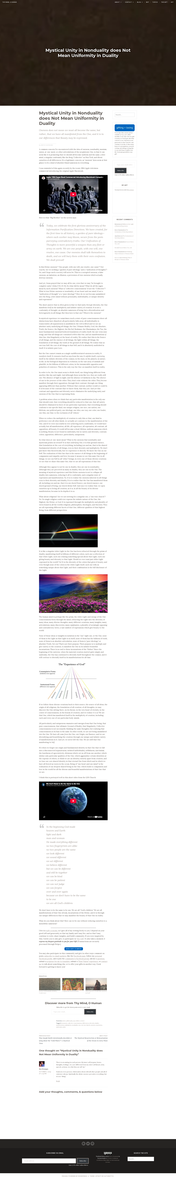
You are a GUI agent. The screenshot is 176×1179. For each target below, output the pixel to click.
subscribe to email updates (55, 956)
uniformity (59, 1027)
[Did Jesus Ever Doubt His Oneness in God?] (96, 984)
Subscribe (90, 1012)
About (117, 2)
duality (97, 1023)
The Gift (164, 2)
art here (131, 190)
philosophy (69, 1021)
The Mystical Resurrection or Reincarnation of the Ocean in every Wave (91, 1038)
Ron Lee (117, 257)
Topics (155, 2)
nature (64, 1021)
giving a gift (123, 134)
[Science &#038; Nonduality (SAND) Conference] (49, 984)
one (79, 1025)
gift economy (52, 930)
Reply (58, 1081)
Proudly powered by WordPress (74, 1176)
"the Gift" (80, 939)
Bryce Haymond (47, 145)
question (100, 959)
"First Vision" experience (88, 961)
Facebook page (80, 956)
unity (64, 1027)
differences (85, 1023)
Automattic (109, 1176)
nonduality (75, 1025)
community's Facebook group (77, 959)
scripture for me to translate (58, 961)
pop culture (76, 1021)
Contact (128, 2)
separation (99, 1025)
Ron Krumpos (43, 1069)
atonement (64, 1023)
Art (172, 2)
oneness (92, 1025)
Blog (139, 2)
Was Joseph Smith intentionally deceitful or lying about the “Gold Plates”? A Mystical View (55, 1039)
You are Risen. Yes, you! (125, 248)
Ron (116, 248)
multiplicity (68, 1025)
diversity (92, 1023)
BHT (147, 2)
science (82, 1021)
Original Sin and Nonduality (70, 991)
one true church (85, 1025)
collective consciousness (75, 1023)
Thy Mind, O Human (9, 2)
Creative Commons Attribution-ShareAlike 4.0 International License (107, 1160)
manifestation (60, 1025)
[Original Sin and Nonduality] (73, 984)
